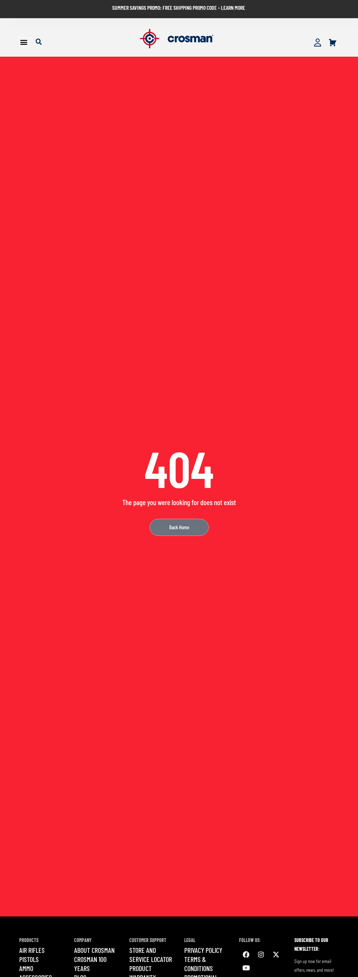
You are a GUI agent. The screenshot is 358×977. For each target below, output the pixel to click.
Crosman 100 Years (90, 963)
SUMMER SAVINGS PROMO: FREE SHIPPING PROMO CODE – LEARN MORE (178, 7)
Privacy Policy (203, 950)
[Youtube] (245, 968)
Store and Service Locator (150, 954)
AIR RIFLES (32, 950)
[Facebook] (245, 954)
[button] (23, 42)
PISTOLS (29, 959)
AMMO (26, 968)
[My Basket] (333, 43)
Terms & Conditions (198, 963)
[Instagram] (260, 954)
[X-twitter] (275, 954)
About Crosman (94, 950)
